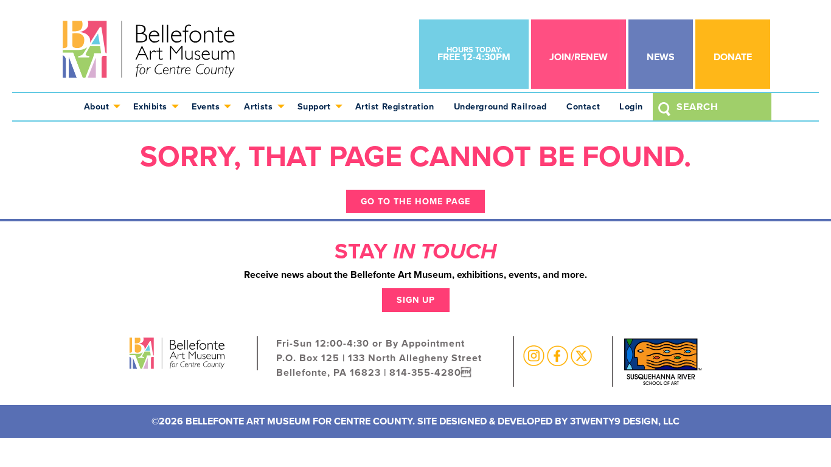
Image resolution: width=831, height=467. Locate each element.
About (97, 106)
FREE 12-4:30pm (473, 54)
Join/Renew (578, 57)
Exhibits (150, 106)
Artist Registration (394, 106)
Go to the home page (415, 201)
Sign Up (416, 299)
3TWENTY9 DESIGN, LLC (625, 421)
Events (206, 106)
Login (631, 106)
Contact (583, 106)
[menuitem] (99, 106)
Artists (258, 106)
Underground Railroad (501, 106)
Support (314, 106)
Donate (733, 57)
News (661, 57)
